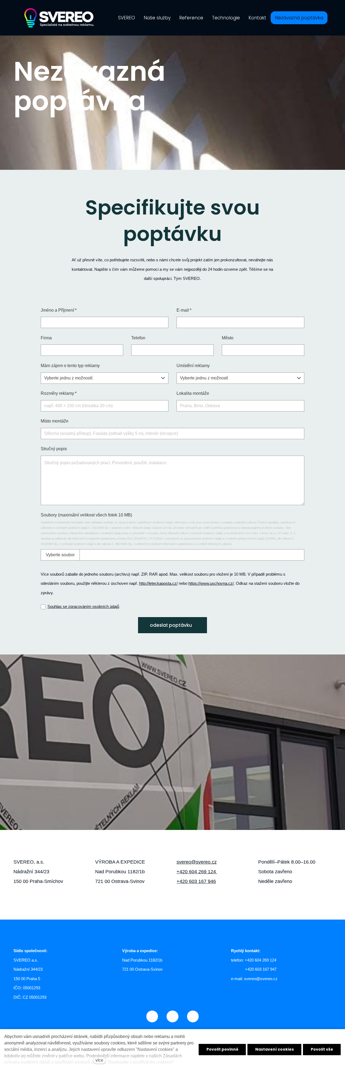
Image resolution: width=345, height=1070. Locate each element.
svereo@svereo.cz (197, 862)
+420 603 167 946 (196, 881)
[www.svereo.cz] (59, 17)
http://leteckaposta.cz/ (158, 583)
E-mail (184, 310)
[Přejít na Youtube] (172, 1016)
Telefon (138, 338)
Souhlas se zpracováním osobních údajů (83, 606)
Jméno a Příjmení (59, 310)
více (99, 1060)
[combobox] (104, 378)
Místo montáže (54, 421)
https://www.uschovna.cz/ (211, 583)
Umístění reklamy (193, 365)
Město (227, 338)
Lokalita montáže (193, 393)
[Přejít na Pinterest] (193, 1016)
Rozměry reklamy (59, 393)
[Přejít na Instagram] (152, 1016)
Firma (46, 338)
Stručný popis (54, 448)
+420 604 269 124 (197, 871)
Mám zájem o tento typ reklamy (70, 365)
